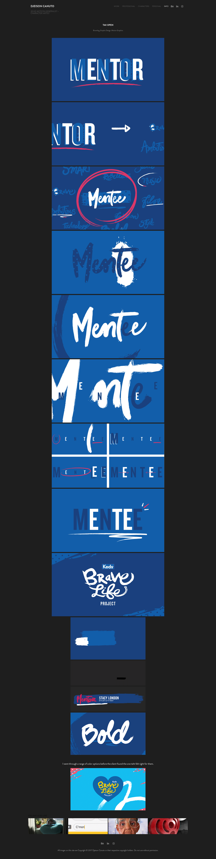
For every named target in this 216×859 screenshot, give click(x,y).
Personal (156, 6)
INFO (166, 6)
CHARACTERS (143, 6)
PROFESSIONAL (128, 6)
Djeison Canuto (42, 6)
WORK (116, 6)
